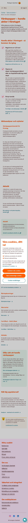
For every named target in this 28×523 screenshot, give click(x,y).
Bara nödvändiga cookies (14, 276)
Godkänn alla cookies (14, 271)
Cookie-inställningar (14, 280)
